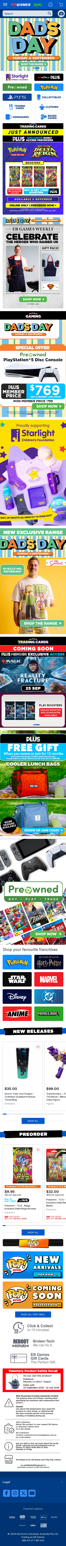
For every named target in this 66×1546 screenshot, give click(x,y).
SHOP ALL (33, 1120)
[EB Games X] (23, 1493)
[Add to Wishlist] (38, 1047)
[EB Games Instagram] (14, 1493)
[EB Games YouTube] (31, 1493)
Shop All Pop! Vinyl (33, 1314)
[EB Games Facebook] (6, 1493)
